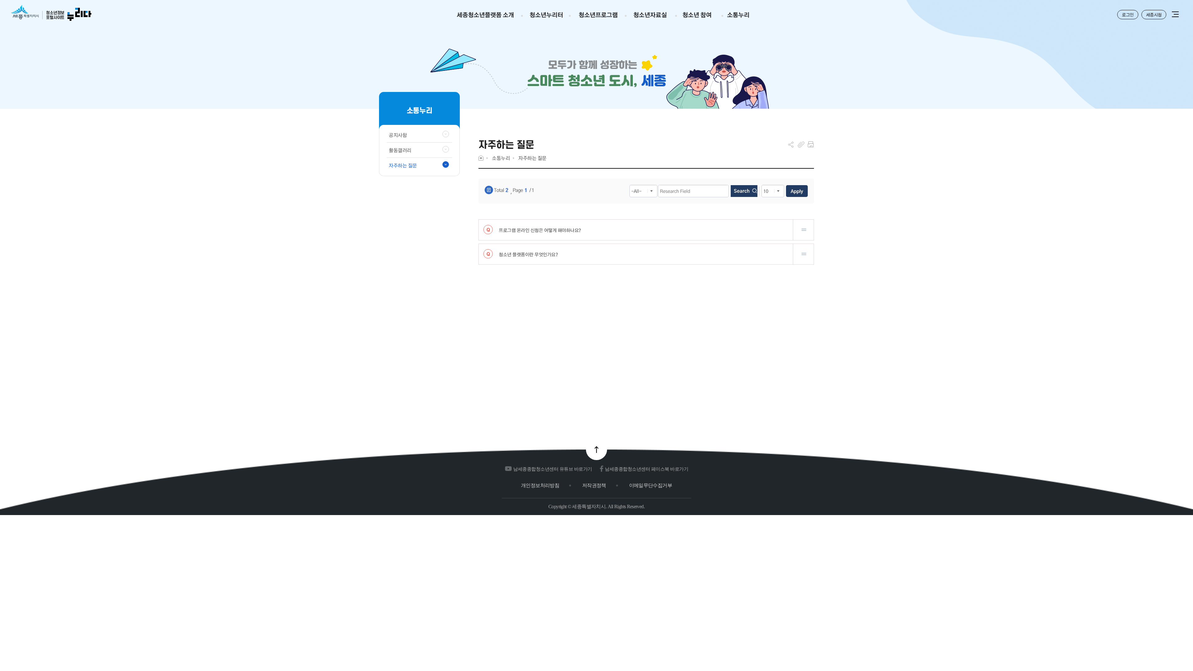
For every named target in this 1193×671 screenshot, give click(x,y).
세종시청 (1154, 14)
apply (797, 191)
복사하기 (801, 144)
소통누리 (501, 158)
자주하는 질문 (532, 158)
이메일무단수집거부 (650, 485)
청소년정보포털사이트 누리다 (51, 13)
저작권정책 (594, 485)
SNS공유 (790, 144)
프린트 (810, 144)
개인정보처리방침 (540, 485)
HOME (480, 158)
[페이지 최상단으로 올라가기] (596, 449)
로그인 (1128, 14)
